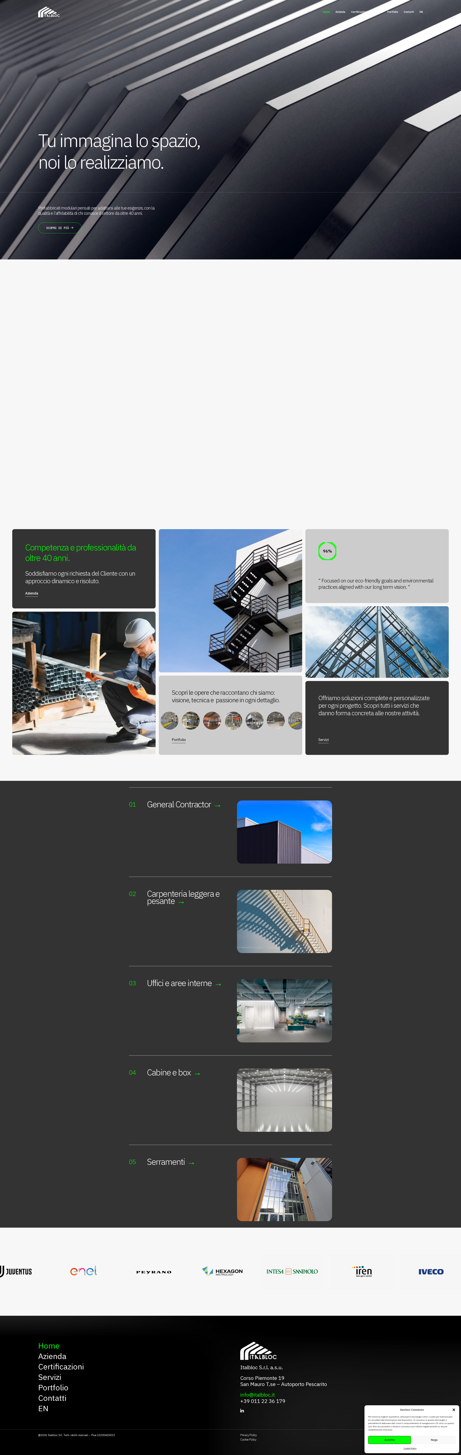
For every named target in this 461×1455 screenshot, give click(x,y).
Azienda (340, 12)
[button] (454, 1410)
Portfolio (392, 12)
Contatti (409, 12)
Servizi (377, 12)
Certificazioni (359, 12)
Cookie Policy (410, 1448)
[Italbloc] (49, 11)
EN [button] (421, 12)
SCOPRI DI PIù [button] (57, 228)
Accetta (389, 1439)
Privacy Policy (248, 1435)
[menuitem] (327, 12)
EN (43, 1408)
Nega (434, 1439)
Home (326, 12)
